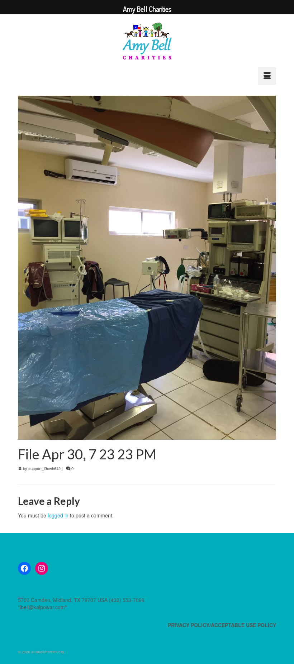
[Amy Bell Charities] (147, 44)
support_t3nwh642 (44, 468)
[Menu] (267, 76)
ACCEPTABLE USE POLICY (243, 625)
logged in (58, 515)
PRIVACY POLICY (188, 625)
